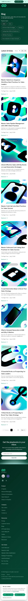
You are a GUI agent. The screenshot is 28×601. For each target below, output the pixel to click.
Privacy (3, 574)
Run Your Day (4, 561)
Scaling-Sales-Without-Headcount (10, 31)
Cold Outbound (5, 547)
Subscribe (14, 458)
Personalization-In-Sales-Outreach (10, 38)
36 (25, 50)
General (20, 27)
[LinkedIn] (2, 480)
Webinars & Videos (6, 537)
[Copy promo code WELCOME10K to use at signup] (22, 2)
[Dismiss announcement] (25, 1)
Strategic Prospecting (6, 555)
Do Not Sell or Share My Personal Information (12, 576)
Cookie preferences (6, 578)
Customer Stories (5, 523)
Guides (3, 534)
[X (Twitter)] (6, 480)
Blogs (2, 526)
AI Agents (3, 489)
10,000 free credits (5, 1)
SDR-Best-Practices (7, 35)
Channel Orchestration (6, 494)
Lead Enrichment (5, 558)
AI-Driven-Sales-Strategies (8, 27)
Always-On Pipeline (6, 499)
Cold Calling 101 (5, 531)
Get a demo (4, 507)
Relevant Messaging (6, 491)
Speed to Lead (5, 550)
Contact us (4, 513)
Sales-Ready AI (5, 497)
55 (18, 430)
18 (22, 50)
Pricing (3, 521)
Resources (4, 539)
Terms (8, 574)
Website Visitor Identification (8, 553)
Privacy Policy (16, 591)
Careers (3, 510)
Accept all (19, 594)
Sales (10, 23)
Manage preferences (7, 597)
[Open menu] (25, 5)
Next (22, 430)
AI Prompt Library (5, 529)
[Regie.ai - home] (3, 5)
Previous (6, 430)
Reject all (8, 594)
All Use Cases (4, 563)
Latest (3, 23)
